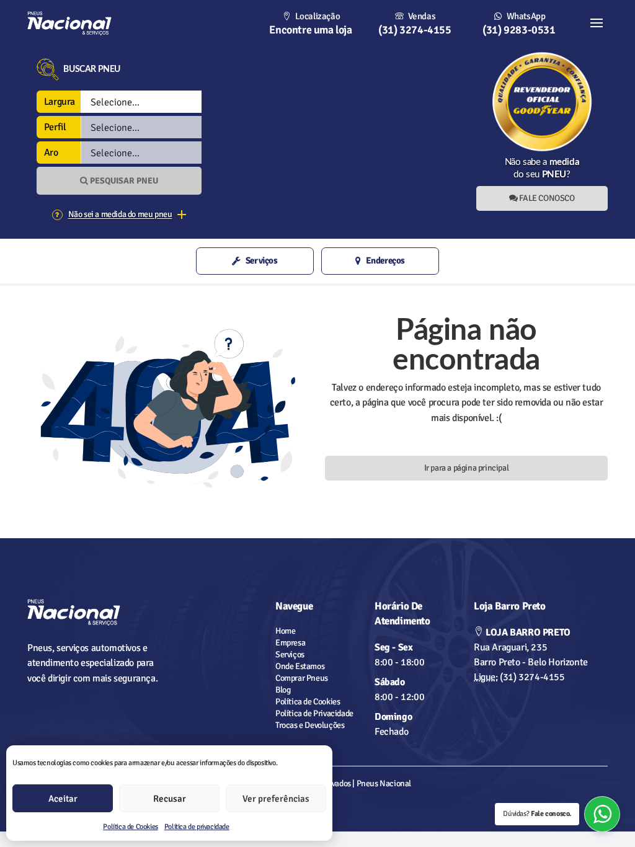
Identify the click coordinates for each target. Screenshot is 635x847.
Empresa (290, 642)
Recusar (169, 798)
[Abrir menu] (596, 23)
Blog (282, 690)
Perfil (55, 127)
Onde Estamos (299, 666)
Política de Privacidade (314, 713)
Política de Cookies (130, 826)
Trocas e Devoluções (309, 725)
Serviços (262, 260)
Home (285, 631)
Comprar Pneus (301, 678)
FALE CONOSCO (546, 198)
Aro (51, 152)
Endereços (385, 260)
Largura (59, 101)
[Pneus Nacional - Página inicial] (94, 612)
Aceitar (63, 798)
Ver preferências (275, 798)
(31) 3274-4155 (519, 677)
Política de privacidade (196, 826)
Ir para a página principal (466, 468)
